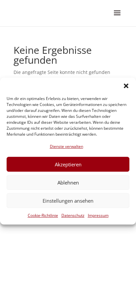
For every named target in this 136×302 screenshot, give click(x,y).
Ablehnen (68, 182)
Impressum (98, 215)
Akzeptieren (68, 164)
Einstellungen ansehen (68, 200)
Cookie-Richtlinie (43, 215)
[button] (126, 86)
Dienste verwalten (66, 146)
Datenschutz (73, 215)
